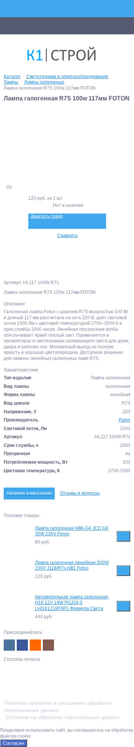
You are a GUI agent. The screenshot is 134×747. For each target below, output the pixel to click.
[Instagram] (48, 645)
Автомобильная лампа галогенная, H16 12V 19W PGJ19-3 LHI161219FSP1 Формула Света (72, 602)
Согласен (13, 743)
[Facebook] (22, 645)
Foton (124, 420)
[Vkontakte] (9, 645)
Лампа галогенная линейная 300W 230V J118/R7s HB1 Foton (72, 565)
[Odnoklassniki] (35, 645)
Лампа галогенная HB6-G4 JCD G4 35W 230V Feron (71, 531)
